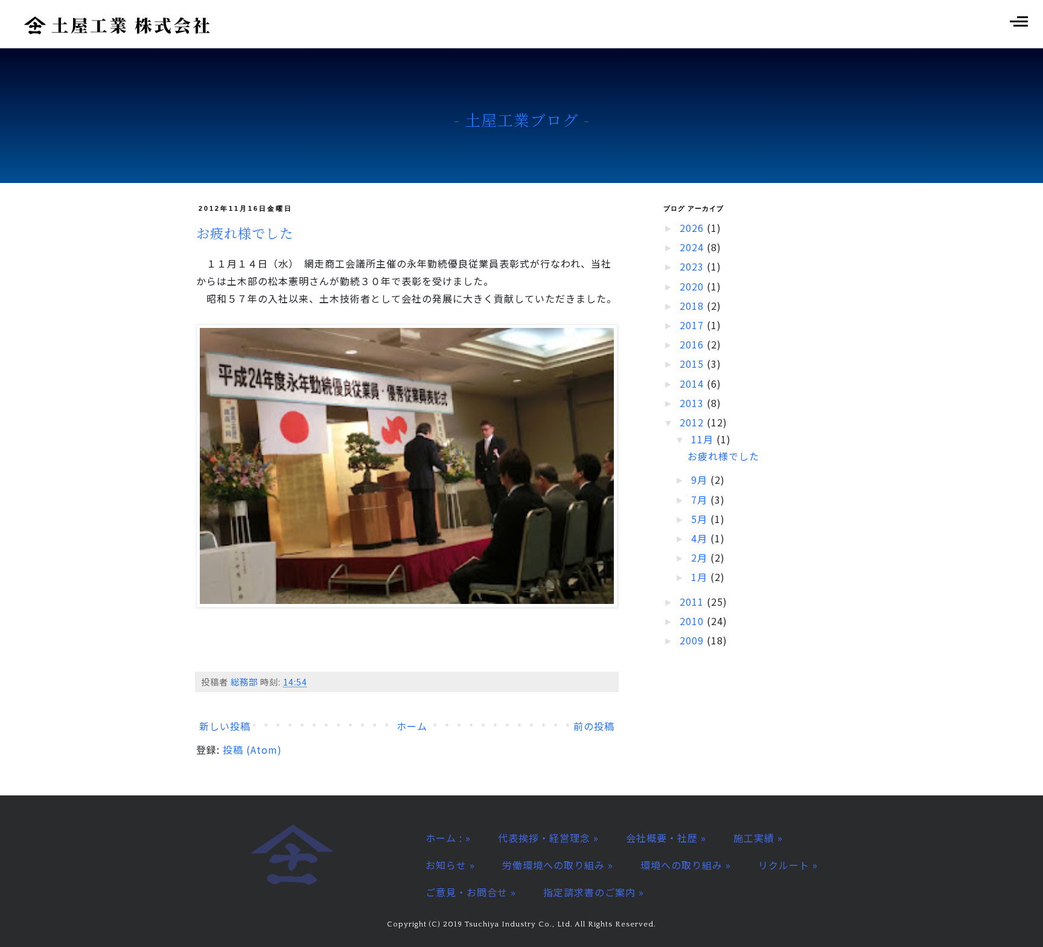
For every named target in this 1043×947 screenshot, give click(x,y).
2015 (693, 363)
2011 (693, 601)
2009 (693, 640)
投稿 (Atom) (252, 749)
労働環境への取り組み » (557, 865)
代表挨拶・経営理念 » (548, 837)
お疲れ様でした (244, 232)
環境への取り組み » (685, 865)
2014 (693, 383)
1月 (700, 577)
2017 (693, 325)
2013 (693, 403)
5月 (700, 519)
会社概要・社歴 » (666, 837)
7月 (700, 499)
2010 (693, 621)
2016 (693, 344)
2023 (693, 266)
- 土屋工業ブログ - (522, 119)
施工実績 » (758, 837)
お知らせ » (450, 865)
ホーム (412, 726)
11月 (703, 439)
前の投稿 (593, 726)
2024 (693, 247)
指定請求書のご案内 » (593, 892)
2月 (700, 557)
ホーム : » (448, 837)
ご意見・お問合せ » (471, 892)
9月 (700, 479)
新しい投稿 (224, 726)
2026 (693, 227)
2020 (693, 286)
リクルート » (788, 865)
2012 (693, 422)
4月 (700, 538)
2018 (693, 305)
